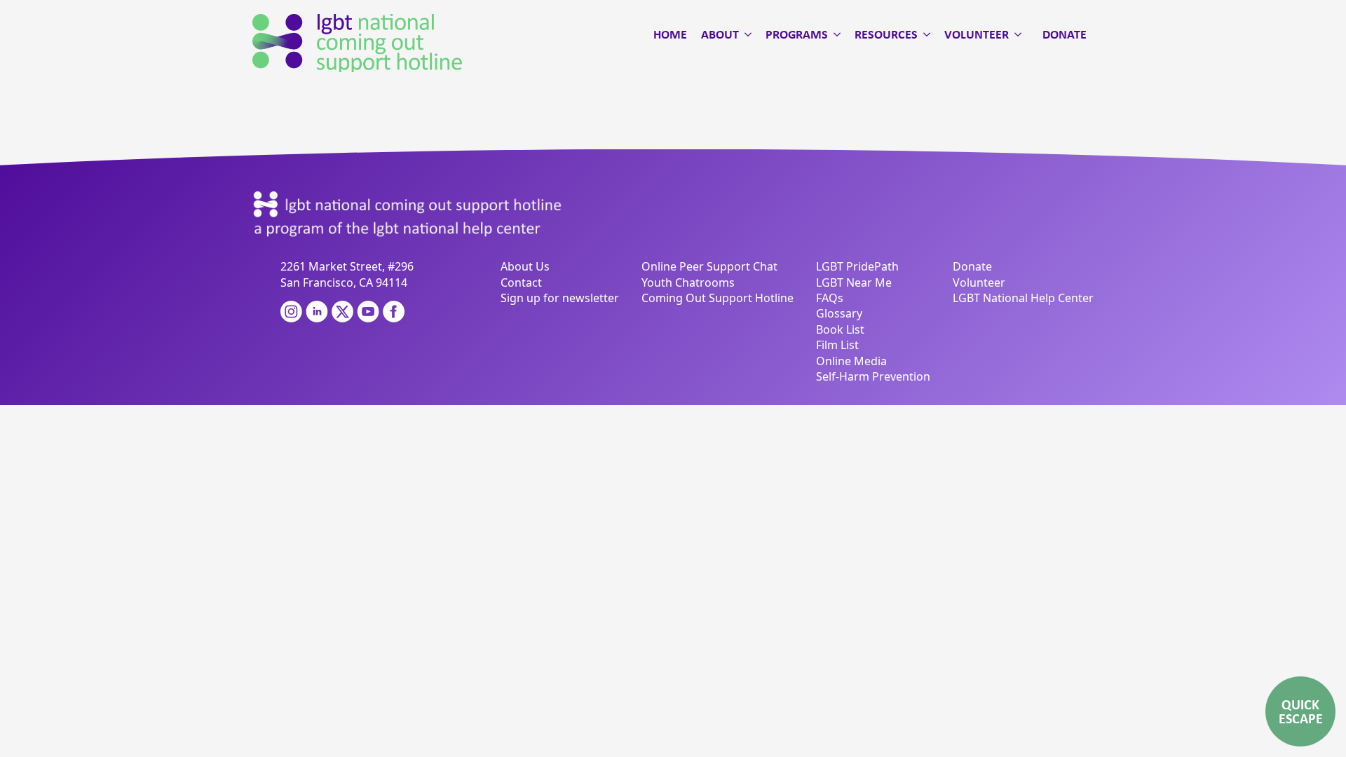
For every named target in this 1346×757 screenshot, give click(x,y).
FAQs (829, 298)
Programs (797, 34)
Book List (840, 329)
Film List (837, 345)
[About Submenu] (745, 34)
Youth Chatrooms (688, 282)
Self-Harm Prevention (873, 376)
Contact (521, 282)
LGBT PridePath (857, 266)
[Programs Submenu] (834, 34)
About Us (525, 266)
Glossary (839, 313)
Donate (1064, 34)
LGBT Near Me (854, 282)
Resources (886, 34)
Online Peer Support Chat (709, 266)
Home (670, 34)
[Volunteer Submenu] (1015, 34)
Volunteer (976, 34)
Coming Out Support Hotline (717, 298)
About (720, 34)
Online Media (851, 361)
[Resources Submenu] (924, 34)
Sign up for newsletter (560, 298)
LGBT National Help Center (1023, 298)
